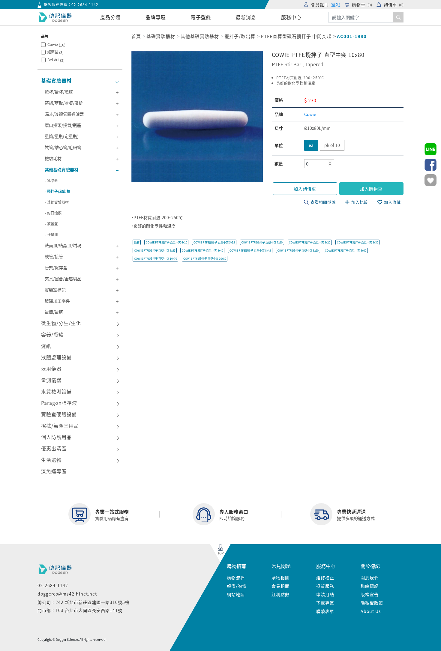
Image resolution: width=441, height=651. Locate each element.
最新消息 (246, 17)
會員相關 (281, 586)
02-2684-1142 (84, 4)
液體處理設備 (56, 357)
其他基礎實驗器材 (61, 169)
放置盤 (52, 223)
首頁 (136, 36)
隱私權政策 (372, 603)
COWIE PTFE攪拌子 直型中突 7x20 (262, 242)
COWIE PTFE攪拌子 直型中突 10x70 (155, 259)
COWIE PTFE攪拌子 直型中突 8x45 (250, 250)
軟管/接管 (54, 256)
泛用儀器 (51, 368)
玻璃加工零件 (57, 301)
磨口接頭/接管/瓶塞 (63, 125)
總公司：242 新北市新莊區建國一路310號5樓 (84, 602)
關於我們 (370, 578)
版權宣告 (370, 594)
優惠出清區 (54, 448)
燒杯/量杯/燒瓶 (59, 92)
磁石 (137, 242)
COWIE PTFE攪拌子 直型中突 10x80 (204, 259)
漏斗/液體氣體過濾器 (64, 114)
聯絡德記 (370, 586)
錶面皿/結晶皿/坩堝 (63, 245)
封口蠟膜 (54, 212)
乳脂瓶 (52, 180)
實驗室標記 (55, 290)
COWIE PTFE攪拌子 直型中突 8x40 (202, 250)
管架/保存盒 (56, 267)
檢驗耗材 (53, 158)
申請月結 (325, 594)
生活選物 (51, 459)
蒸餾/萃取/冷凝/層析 (64, 103)
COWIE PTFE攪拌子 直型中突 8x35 (155, 250)
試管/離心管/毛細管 (63, 147)
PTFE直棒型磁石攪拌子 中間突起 (296, 36)
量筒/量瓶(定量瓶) (62, 136)
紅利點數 (281, 594)
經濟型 (55, 52)
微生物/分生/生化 (61, 323)
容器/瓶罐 (52, 334)
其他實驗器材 (58, 202)
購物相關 (281, 578)
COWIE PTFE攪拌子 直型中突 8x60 (345, 250)
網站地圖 (236, 594)
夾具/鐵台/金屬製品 (63, 279)
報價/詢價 (237, 586)
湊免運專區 (54, 471)
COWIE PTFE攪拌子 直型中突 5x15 (214, 242)
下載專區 (325, 603)
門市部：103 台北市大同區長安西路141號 (80, 610)
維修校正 (325, 578)
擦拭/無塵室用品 (60, 425)
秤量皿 (52, 234)
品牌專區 (156, 17)
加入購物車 (371, 189)
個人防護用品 (56, 436)
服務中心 (291, 17)
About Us (371, 611)
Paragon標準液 (59, 402)
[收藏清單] (430, 180)
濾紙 (46, 345)
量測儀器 (51, 380)
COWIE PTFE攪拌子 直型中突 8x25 (309, 242)
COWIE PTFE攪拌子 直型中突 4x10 (166, 242)
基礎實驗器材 (56, 80)
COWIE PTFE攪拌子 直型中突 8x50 (298, 250)
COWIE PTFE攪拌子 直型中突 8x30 (357, 242)
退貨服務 (325, 586)
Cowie (56, 44)
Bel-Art (55, 60)
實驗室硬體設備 (59, 414)
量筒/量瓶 (54, 312)
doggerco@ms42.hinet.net (67, 594)
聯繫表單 (325, 611)
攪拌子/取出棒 (58, 191)
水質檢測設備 (56, 391)
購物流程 (236, 578)
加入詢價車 (305, 189)
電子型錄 (201, 17)
